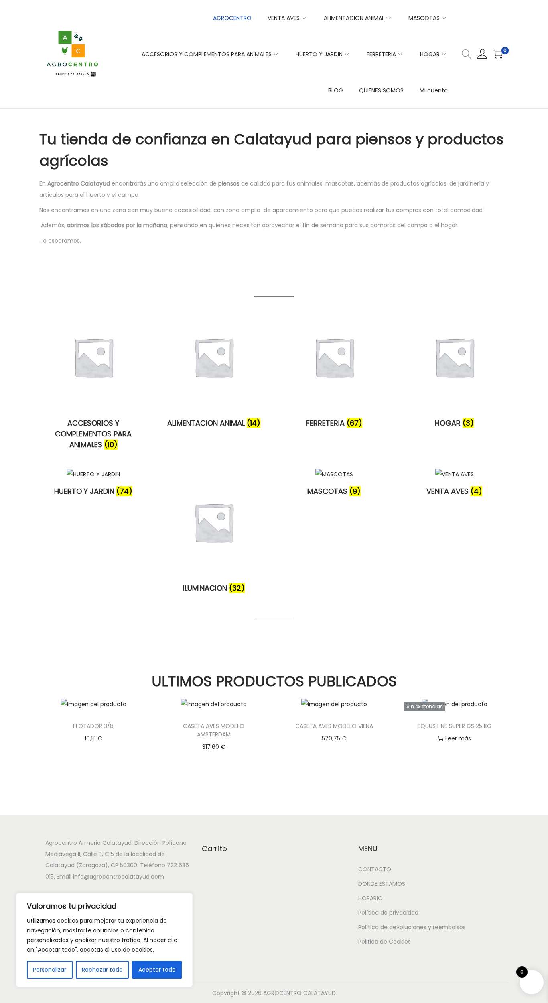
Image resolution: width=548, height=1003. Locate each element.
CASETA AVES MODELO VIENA (334, 726)
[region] (104, 940)
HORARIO (370, 898)
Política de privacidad (388, 913)
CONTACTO (374, 869)
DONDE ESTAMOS (381, 884)
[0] (498, 54)
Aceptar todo (157, 970)
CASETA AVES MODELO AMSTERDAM (213, 730)
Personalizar (49, 970)
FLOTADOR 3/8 (93, 726)
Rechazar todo (102, 970)
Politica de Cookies (384, 942)
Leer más (458, 738)
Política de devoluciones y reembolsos (412, 927)
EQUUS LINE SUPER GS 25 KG (454, 726)
